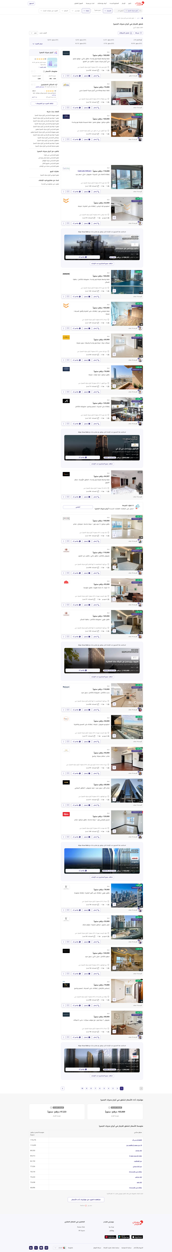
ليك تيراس (138, 1177)
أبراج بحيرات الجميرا (133, 10)
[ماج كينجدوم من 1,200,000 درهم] (102, 1060)
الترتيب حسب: (43, 33)
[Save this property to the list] (68, 76)
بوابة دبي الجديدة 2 (135, 1172)
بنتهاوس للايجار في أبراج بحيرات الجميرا (48, 140)
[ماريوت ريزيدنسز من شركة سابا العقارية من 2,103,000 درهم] (102, 660)
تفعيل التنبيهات (124, 33)
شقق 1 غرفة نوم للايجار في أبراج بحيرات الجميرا (46, 118)
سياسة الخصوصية (126, 1248)
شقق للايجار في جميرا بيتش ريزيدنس (48, 158)
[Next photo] (141, 61)
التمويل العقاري (78, 3)
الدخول (31, 3)
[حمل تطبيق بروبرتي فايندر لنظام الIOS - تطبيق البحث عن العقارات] (137, 1237)
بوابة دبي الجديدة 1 (135, 1187)
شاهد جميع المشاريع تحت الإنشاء (102, 263)
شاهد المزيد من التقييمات (44, 103)
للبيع (130, 3)
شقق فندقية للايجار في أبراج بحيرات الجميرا (47, 146)
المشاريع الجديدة (114, 3)
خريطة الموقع (97, 1248)
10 (82, 1088)
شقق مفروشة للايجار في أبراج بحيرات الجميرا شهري (45, 132)
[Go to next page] (62, 1088)
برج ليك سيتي (137, 1166)
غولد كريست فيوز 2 (135, 1156)
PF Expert (82, 1230)
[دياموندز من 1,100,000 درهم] (102, 861)
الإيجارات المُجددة (58, 1108)
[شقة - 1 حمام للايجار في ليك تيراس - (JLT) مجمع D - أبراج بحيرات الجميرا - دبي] (102, 211)
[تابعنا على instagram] (46, 1248)
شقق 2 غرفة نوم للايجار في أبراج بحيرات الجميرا (46, 121)
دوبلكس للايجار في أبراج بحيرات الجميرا (48, 137)
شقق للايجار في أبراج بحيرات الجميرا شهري (47, 129)
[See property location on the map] (114, 70)
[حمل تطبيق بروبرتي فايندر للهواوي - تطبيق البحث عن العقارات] (110, 1237)
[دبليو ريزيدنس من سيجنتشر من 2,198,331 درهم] (102, 247)
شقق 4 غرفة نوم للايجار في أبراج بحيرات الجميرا (46, 135)
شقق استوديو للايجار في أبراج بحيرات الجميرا (47, 123)
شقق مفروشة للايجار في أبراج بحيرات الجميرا (47, 115)
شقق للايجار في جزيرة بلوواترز (50, 160)
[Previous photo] (113, 61)
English (70, 1247)
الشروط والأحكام (138, 1248)
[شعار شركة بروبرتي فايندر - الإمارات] (139, 3)
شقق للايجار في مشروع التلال (50, 163)
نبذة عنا (111, 1227)
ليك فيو (139, 1182)
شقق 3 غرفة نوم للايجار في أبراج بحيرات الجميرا (46, 126)
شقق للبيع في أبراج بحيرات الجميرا (49, 175)
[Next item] (32, 71)
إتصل (95, 76)
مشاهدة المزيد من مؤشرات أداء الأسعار (86, 1199)
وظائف (111, 1230)
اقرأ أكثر (54, 95)
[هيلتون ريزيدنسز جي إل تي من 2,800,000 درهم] (102, 447)
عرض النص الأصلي (40, 87)
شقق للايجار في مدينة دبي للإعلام (49, 166)
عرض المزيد (39, 43)
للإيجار (123, 3)
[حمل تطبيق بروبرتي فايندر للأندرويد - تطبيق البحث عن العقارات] (124, 1237)
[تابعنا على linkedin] (31, 1248)
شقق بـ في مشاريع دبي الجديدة (50, 184)
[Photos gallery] (127, 61)
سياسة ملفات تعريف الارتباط (111, 1248)
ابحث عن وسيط (90, 3)
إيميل (86, 76)
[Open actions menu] (63, 76)
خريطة (137, 33)
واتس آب (75, 76)
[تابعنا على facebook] (41, 1248)
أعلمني (78, 507)
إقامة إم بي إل (137, 1140)
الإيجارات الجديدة (116, 1108)
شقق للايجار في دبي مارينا (51, 155)
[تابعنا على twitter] (36, 1248)
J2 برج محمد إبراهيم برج (134, 1145)
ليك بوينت (138, 1150)
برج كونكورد (138, 1161)
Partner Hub (81, 1227)
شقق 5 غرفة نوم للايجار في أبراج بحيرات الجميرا (46, 143)
